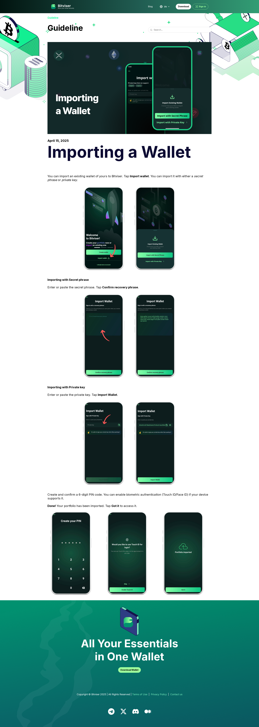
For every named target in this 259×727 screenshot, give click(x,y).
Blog (150, 6)
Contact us (176, 694)
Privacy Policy (159, 694)
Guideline (52, 17)
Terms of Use (139, 694)
